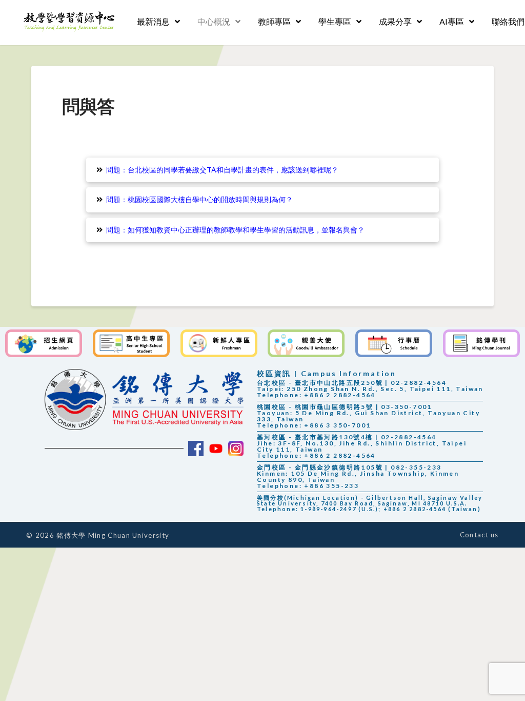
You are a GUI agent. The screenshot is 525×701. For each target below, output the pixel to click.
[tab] (262, 170)
